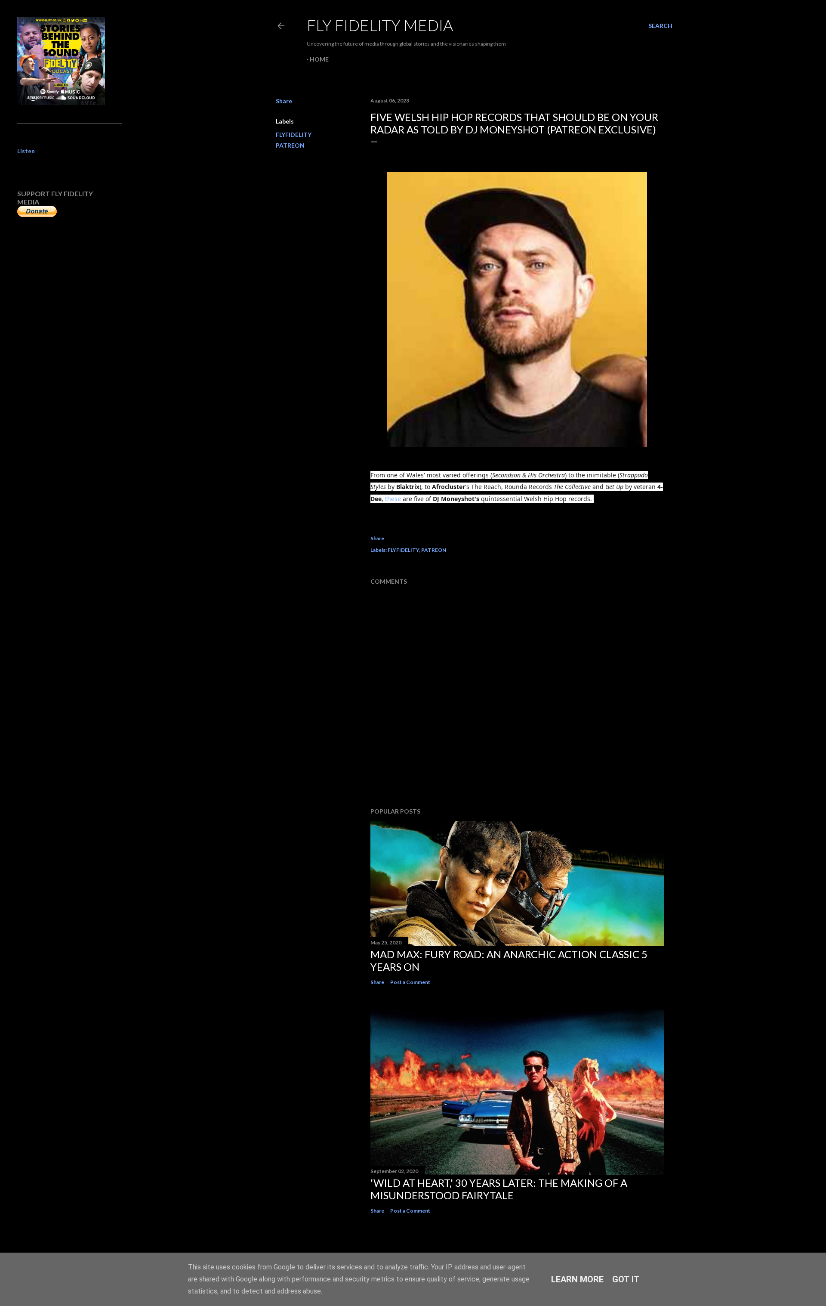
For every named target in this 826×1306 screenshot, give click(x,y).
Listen (26, 151)
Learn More (577, 1279)
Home (319, 59)
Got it (626, 1279)
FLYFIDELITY (293, 134)
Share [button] (284, 101)
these (393, 499)
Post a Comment (410, 982)
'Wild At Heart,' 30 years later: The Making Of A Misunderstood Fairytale (498, 1188)
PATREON (290, 145)
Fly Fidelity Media (380, 24)
